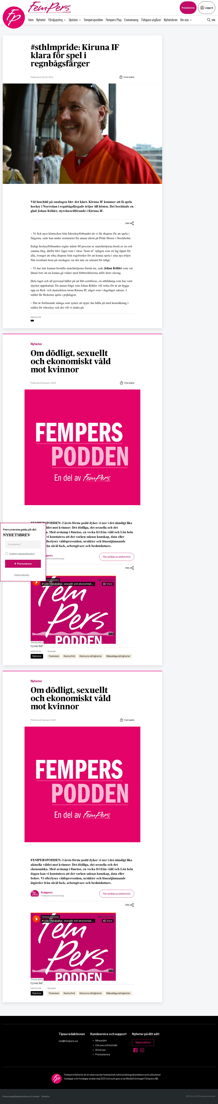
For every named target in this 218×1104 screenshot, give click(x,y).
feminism (54, 656)
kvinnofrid (69, 656)
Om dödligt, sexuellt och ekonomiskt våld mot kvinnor (71, 362)
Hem (31, 20)
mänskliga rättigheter (118, 656)
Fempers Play (114, 20)
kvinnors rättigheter (91, 656)
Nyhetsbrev (170, 20)
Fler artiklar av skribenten (117, 556)
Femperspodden (93, 20)
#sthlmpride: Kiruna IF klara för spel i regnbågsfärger (75, 56)
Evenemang (131, 20)
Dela (127, 223)
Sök (213, 19)
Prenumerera (188, 7)
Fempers (47, 555)
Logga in (209, 7)
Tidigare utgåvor (151, 20)
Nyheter (41, 20)
